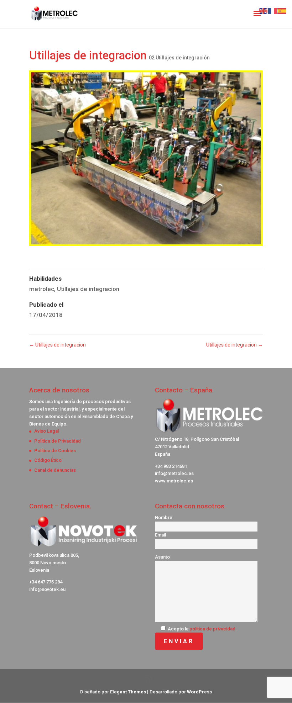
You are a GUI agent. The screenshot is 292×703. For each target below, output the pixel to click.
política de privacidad (212, 628)
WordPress (199, 691)
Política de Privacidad (57, 441)
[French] (272, 10)
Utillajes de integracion (88, 288)
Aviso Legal (46, 431)
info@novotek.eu (47, 589)
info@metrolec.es (174, 473)
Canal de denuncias (55, 470)
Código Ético (48, 460)
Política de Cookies (55, 450)
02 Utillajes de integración (179, 57)
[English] (263, 10)
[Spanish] (282, 10)
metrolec (41, 288)
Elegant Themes (128, 691)
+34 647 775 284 (45, 582)
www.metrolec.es (174, 480)
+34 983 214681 (171, 466)
